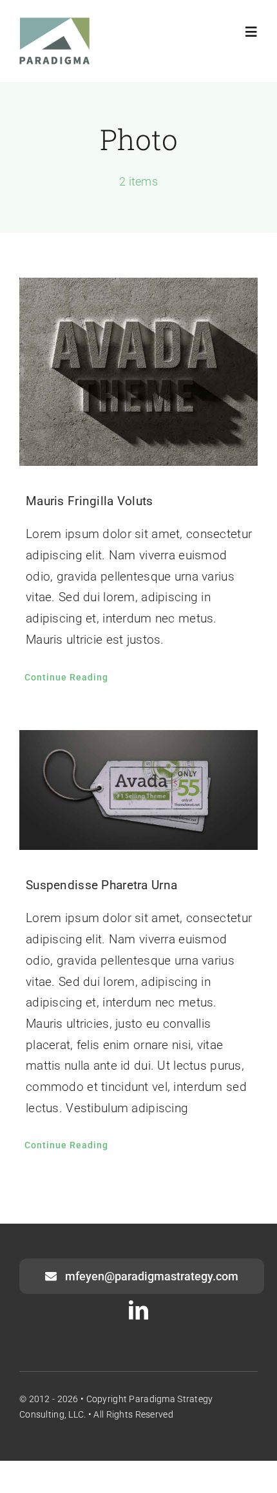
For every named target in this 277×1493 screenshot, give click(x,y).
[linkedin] (138, 1310)
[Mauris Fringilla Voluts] (138, 372)
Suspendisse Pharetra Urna (101, 885)
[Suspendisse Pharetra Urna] (138, 790)
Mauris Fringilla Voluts (89, 501)
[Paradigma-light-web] (54, 23)
